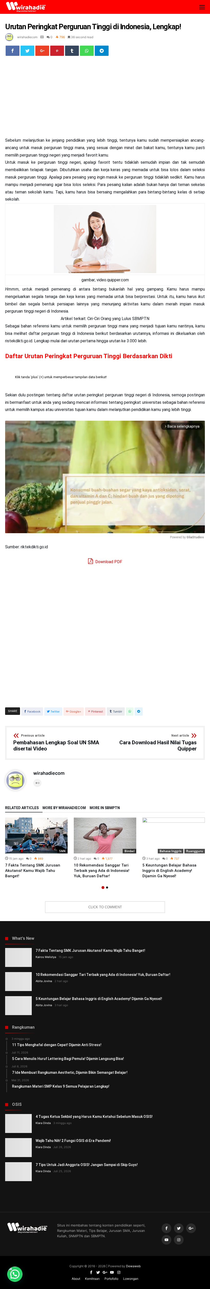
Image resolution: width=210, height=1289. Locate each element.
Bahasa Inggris (171, 851)
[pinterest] (57, 51)
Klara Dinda (43, 1123)
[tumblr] (72, 51)
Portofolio (111, 1279)
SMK (62, 851)
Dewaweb (133, 1266)
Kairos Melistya (46, 957)
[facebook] (12, 51)
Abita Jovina (44, 981)
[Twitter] (179, 1228)
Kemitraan (92, 1279)
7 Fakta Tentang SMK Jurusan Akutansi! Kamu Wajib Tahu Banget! (32, 870)
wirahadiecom (27, 37)
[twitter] (27, 51)
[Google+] (191, 1228)
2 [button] (107, 887)
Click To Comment (105, 907)
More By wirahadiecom (64, 808)
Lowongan (130, 1279)
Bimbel (129, 851)
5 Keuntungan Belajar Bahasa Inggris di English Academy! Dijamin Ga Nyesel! (169, 870)
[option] (36, 848)
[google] (42, 51)
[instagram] (179, 1240)
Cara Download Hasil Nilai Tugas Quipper (158, 743)
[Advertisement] (105, 99)
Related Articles (22, 808)
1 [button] (102, 887)
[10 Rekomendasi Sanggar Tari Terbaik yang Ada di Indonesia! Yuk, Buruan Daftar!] (105, 835)
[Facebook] (166, 1228)
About (76, 1279)
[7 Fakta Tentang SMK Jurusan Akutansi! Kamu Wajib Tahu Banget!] (36, 835)
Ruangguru (194, 851)
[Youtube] (166, 1240)
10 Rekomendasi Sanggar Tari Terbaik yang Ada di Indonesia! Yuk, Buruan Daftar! (101, 870)
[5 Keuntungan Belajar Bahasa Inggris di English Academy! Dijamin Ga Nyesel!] (173, 835)
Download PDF (108, 561)
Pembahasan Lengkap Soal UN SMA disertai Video (56, 743)
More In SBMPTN (105, 808)
